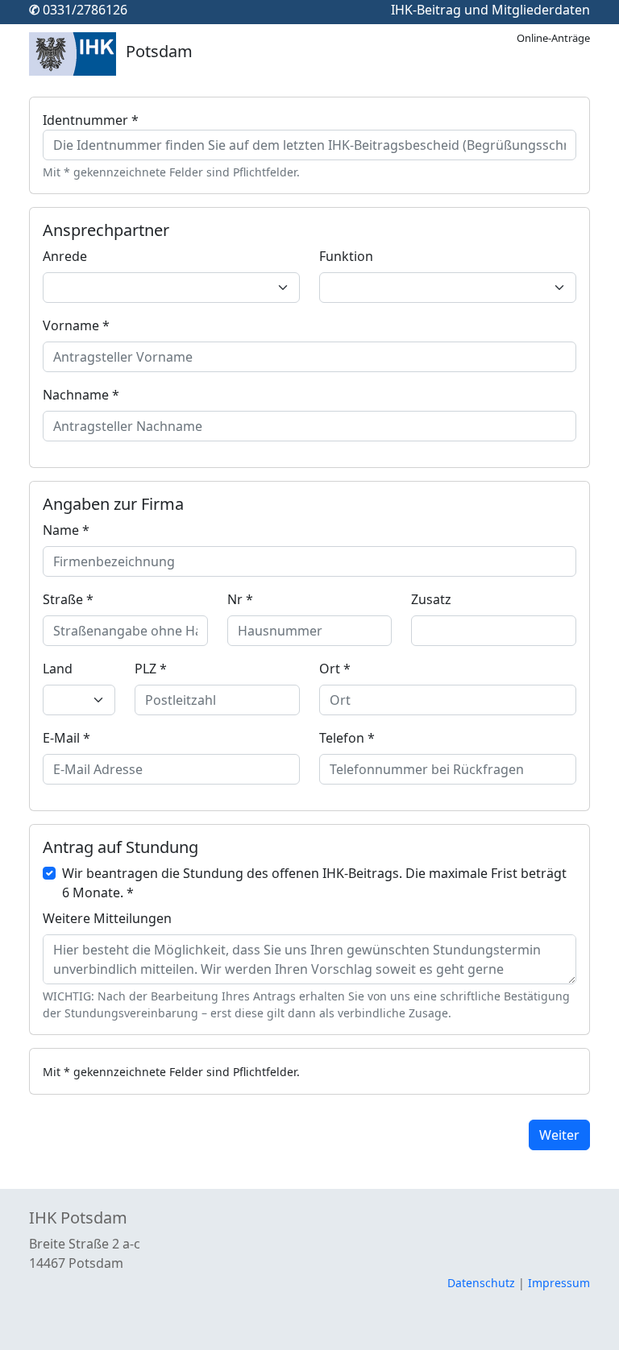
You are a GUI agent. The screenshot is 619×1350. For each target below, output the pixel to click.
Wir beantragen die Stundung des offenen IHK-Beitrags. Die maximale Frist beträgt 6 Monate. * (314, 882)
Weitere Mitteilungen (107, 918)
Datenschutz (481, 1282)
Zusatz (431, 599)
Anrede (65, 256)
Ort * (335, 668)
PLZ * (151, 668)
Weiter (559, 1135)
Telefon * (347, 738)
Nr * (240, 599)
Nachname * (81, 395)
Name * (66, 530)
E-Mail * (66, 738)
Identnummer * (91, 120)
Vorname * (76, 325)
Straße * (68, 599)
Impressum (559, 1282)
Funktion (346, 256)
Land (58, 668)
